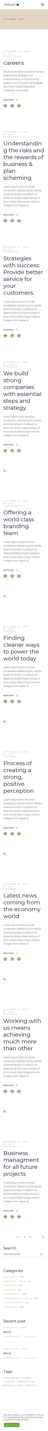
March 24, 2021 (15, 1328)
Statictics (30, 1385)
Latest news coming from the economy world (22, 906)
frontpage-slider (18, 1298)
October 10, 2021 (17, 51)
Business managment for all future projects (21, 1163)
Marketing (9, 1385)
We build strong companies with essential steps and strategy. (22, 390)
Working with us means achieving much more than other (22, 1034)
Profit (20, 1385)
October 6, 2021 (16, 501)
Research (11, 137)
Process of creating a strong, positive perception (18, 777)
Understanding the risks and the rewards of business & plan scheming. (23, 160)
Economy (10, 1014)
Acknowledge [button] (12, 1425)
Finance (9, 631)
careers (13, 62)
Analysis (26, 1378)
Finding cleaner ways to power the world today (21, 648)
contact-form (14, 1281)
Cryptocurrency (25, 1381)
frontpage (12, 56)
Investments (13, 506)
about (7, 1331)
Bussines (10, 1277)
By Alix (9, 54)
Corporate (9, 1381)
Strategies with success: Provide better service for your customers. (23, 275)
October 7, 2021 (16, 132)
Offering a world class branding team (18, 523)
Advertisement (11, 1378)
